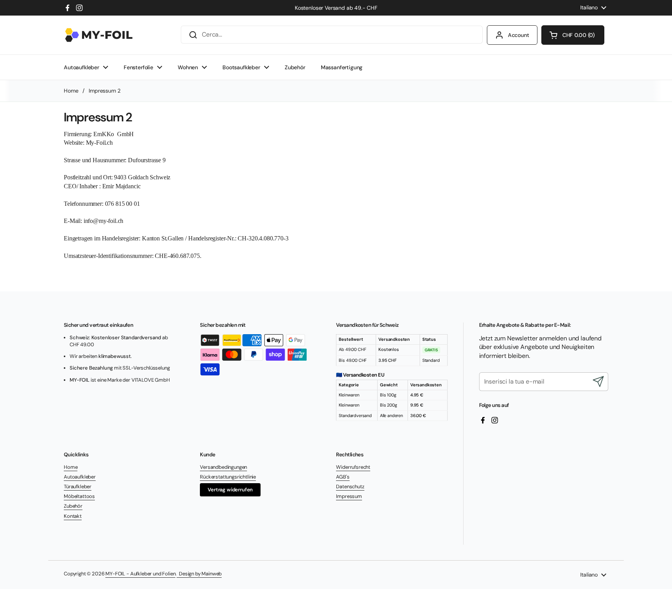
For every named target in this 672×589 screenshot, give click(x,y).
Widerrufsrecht (353, 467)
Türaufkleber (77, 486)
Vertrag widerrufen (230, 489)
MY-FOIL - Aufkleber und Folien (140, 573)
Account (518, 35)
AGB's (342, 476)
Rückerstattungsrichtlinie (228, 476)
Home (71, 90)
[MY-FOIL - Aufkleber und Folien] (99, 35)
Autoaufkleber (80, 476)
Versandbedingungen (223, 467)
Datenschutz (350, 486)
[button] (572, 35)
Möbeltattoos (79, 496)
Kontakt (73, 516)
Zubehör (73, 506)
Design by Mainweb (199, 573)
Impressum (349, 496)
